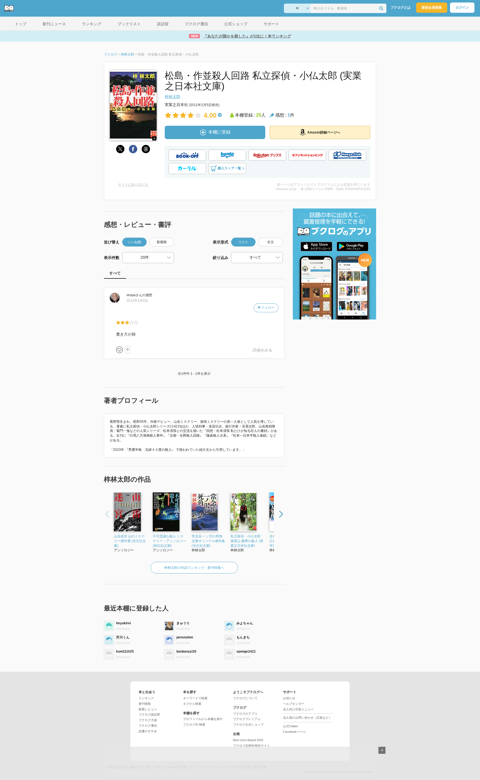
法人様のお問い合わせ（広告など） (307, 717)
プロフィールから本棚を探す (203, 719)
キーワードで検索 (195, 698)
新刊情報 (145, 703)
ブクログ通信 (148, 725)
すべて (115, 273)
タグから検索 (192, 703)
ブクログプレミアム (247, 719)
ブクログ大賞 (148, 720)
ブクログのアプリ (245, 713)
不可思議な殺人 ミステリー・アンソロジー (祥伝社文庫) (169, 541)
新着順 (162, 242)
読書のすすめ (148, 731)
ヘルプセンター (293, 703)
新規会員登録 (432, 7)
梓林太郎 (172, 96)
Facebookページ (294, 731)
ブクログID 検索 (194, 724)
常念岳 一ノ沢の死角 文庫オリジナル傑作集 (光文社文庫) (208, 541)
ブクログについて (245, 698)
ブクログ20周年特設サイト (251, 745)
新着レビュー (148, 709)
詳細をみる (262, 350)
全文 (270, 242)
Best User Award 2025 (248, 740)
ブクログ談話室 (149, 714)
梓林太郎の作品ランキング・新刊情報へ (194, 568)
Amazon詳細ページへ (323, 132)
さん (134, 295)
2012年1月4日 (137, 301)
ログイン (462, 7)
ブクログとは (401, 7)
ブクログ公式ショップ (248, 724)
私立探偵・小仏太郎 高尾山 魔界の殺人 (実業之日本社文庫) (247, 541)
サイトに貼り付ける (133, 185)
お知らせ (289, 698)
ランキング (146, 698)
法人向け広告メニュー (298, 709)
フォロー (267, 308)
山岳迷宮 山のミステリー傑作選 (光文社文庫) (130, 541)
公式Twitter (290, 726)
